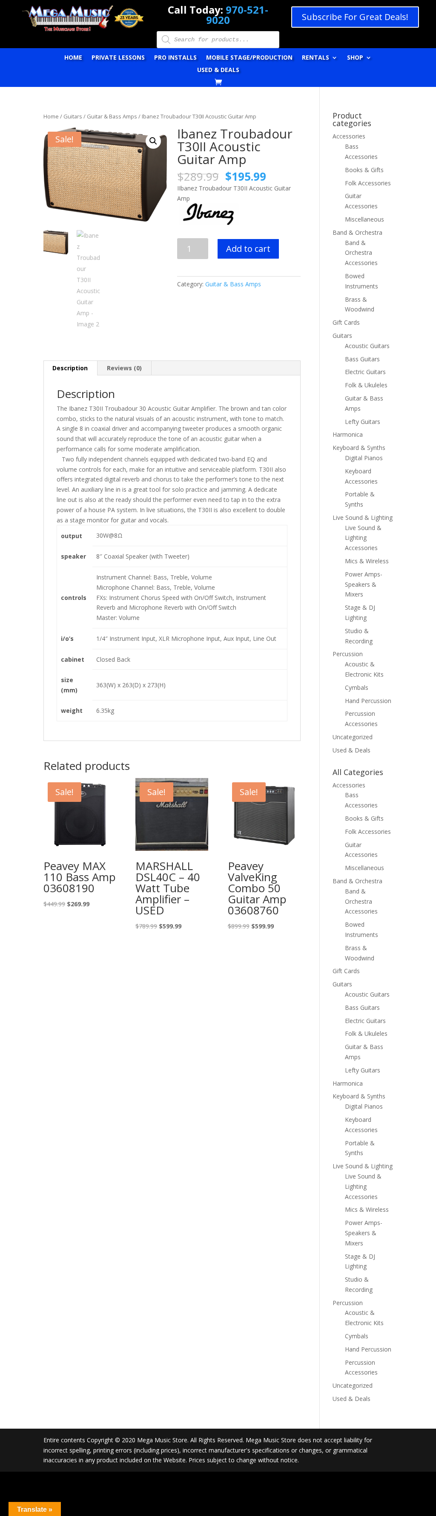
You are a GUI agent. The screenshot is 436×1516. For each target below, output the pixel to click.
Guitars (72, 116)
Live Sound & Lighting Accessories (363, 538)
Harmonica (348, 434)
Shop (355, 58)
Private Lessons (118, 58)
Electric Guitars (365, 372)
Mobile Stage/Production (249, 58)
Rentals (315, 58)
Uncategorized (353, 737)
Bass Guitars (362, 359)
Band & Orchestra (357, 232)
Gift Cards (346, 322)
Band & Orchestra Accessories (361, 253)
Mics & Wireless (367, 561)
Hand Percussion (368, 701)
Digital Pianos (364, 458)
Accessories (349, 136)
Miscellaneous (364, 219)
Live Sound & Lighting (363, 517)
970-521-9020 (237, 15)
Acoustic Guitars (367, 346)
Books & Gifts (364, 170)
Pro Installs (175, 58)
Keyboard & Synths (359, 448)
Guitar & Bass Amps (112, 116)
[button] (153, 141)
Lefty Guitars (362, 422)
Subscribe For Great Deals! (355, 17)
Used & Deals (218, 70)
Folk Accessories (368, 183)
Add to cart (248, 248)
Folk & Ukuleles (366, 385)
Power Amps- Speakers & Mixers (363, 584)
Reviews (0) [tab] (124, 368)
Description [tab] (70, 368)
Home (73, 58)
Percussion (348, 654)
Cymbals (356, 687)
